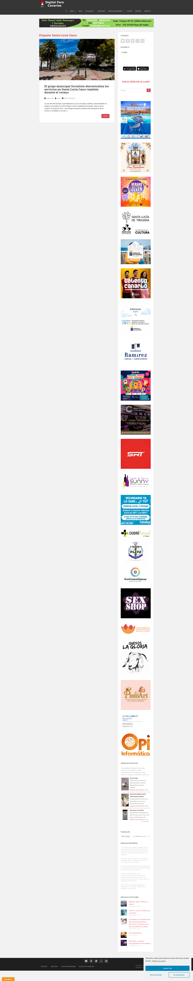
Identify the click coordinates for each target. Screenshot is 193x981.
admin (58, 98)
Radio (72, 11)
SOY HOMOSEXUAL (135, 933)
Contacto (147, 11)
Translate (148, 836)
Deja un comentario (69, 98)
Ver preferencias (179, 975)
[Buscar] (149, 90)
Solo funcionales (156, 975)
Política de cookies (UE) (86, 966)
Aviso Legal (54, 966)
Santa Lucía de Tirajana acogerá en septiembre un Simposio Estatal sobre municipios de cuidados (133, 886)
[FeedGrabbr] (136, 821)
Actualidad (89, 11)
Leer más (105, 116)
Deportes (138, 11)
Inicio (80, 11)
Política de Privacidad (68, 966)
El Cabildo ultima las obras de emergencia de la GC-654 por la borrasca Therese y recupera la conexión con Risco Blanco (135, 868)
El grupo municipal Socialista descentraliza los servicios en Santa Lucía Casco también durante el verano (76, 89)
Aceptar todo (167, 968)
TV (66, 11)
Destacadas (101, 11)
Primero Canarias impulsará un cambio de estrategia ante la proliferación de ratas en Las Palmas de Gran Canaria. (134, 860)
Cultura (129, 11)
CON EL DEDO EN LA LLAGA (136, 81)
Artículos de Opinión (115, 11)
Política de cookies (159, 961)
